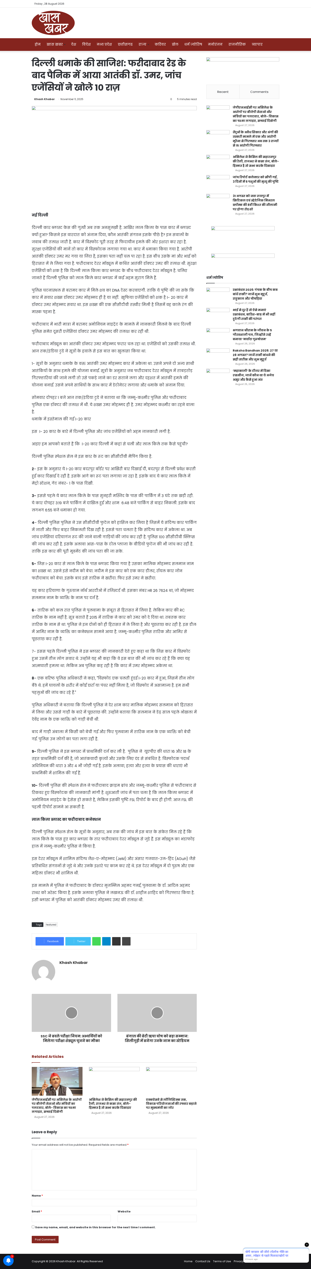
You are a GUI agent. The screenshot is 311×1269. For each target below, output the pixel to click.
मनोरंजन (215, 44)
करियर (160, 44)
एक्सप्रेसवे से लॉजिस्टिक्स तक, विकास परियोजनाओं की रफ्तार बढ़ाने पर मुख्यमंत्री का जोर (171, 1104)
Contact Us (202, 1261)
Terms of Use (222, 1261)
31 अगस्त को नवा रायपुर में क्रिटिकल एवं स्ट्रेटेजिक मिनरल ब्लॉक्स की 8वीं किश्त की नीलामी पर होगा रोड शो (255, 202)
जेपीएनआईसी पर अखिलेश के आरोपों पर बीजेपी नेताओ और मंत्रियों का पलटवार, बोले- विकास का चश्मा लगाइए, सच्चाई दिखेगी (57, 1106)
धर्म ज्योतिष (193, 44)
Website (124, 1211)
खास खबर (55, 44)
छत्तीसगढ (125, 44)
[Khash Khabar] (53, 23)
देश (73, 44)
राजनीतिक (237, 44)
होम (38, 44)
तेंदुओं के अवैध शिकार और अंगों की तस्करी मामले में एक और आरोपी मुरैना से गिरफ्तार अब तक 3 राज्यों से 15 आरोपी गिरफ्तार (256, 139)
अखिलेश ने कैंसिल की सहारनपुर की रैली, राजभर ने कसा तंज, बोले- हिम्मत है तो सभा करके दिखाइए (113, 1104)
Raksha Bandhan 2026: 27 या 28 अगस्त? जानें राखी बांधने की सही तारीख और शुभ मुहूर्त (255, 354)
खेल (175, 44)
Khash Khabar (44, 99)
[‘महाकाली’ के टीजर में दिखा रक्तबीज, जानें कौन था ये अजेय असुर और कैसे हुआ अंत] (218, 377)
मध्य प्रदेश (104, 44)
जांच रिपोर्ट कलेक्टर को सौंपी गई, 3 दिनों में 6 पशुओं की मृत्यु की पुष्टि (256, 179)
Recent (223, 92)
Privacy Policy (243, 1261)
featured (51, 924)
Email (37, 1211)
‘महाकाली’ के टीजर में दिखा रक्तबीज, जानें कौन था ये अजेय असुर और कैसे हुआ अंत (253, 375)
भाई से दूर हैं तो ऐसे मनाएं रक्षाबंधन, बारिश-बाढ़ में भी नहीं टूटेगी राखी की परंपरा (254, 314)
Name (37, 1196)
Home (188, 1261)
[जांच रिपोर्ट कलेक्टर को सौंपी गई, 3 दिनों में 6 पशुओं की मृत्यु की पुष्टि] (218, 183)
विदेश (86, 44)
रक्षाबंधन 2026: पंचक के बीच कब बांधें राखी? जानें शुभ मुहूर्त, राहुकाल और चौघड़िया (255, 294)
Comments (259, 92)
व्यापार (257, 44)
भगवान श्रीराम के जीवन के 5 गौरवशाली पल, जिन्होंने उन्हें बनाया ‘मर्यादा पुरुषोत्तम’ (252, 334)
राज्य (142, 44)
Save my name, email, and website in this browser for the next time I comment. (95, 1227)
